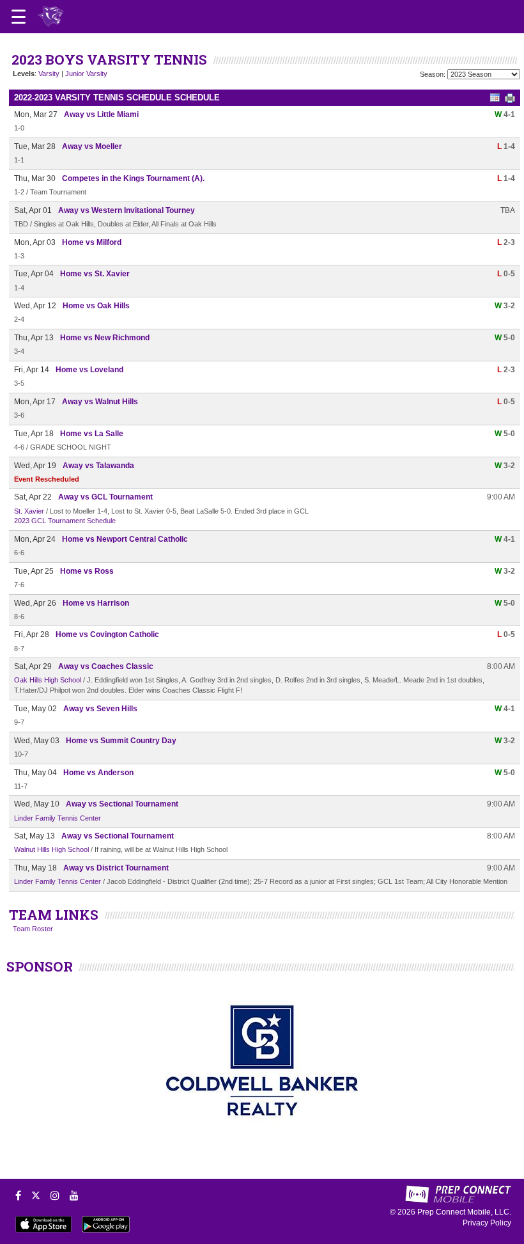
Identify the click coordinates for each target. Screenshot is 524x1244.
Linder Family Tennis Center (57, 818)
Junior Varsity (86, 73)
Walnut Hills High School (51, 849)
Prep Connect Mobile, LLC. (464, 1212)
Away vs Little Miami (101, 114)
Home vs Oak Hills (96, 305)
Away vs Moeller (92, 146)
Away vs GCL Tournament (105, 496)
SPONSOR (39, 966)
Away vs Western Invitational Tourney (126, 210)
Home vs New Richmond (105, 337)
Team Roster (33, 929)
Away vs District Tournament (116, 867)
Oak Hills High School (47, 680)
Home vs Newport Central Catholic (125, 539)
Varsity (48, 73)
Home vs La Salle (91, 433)
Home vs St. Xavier (95, 273)
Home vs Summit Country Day (121, 740)
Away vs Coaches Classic (105, 666)
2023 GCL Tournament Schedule (65, 520)
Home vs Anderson (98, 772)
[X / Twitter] (36, 1195)
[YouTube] (74, 1195)
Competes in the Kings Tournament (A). (133, 178)
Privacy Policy (487, 1222)
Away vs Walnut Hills (100, 401)
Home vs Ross (87, 571)
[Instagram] (55, 1195)
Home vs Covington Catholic (107, 634)
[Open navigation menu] (18, 17)
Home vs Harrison (96, 603)
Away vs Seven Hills (100, 708)
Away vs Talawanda (98, 465)
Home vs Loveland (89, 369)
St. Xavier (29, 511)
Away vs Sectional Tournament (122, 803)
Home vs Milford (91, 242)
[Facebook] (18, 1195)
